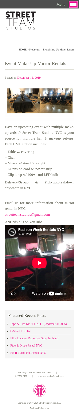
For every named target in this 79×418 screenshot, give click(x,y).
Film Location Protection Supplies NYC (34, 338)
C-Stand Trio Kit (20, 331)
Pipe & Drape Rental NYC (26, 345)
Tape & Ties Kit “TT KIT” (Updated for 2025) (38, 324)
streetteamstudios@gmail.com (27, 214)
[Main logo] (20, 19)
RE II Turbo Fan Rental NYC (28, 352)
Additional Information (39, 408)
